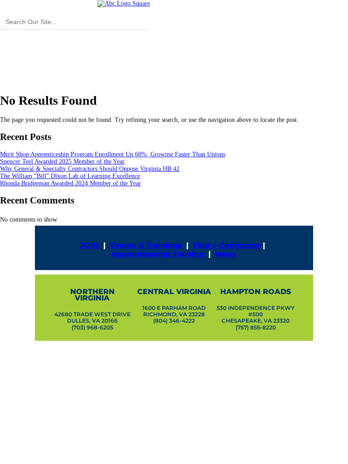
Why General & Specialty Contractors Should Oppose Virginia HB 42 (89, 168)
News (226, 254)
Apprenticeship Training (157, 254)
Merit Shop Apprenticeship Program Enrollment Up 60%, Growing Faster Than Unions (112, 154)
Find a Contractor (227, 245)
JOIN (89, 245)
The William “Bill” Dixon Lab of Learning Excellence (70, 176)
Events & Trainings (146, 245)
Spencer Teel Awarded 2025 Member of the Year (62, 161)
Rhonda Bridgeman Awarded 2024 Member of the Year (70, 183)
